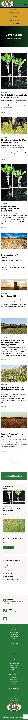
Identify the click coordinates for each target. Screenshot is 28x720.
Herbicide (14, 649)
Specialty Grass (14, 700)
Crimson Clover (14, 665)
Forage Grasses (14, 634)
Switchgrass (14, 677)
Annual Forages (14, 632)
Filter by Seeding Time (11, 579)
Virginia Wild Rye (14, 679)
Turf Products (14, 24)
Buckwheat (14, 667)
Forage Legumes (14, 636)
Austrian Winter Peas (14, 663)
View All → (14, 638)
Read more (3, 112)
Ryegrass (14, 696)
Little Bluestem (14, 681)
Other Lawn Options (14, 698)
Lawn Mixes (14, 692)
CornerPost (22, 717)
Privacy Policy (10, 717)
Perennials (14, 653)
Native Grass (14, 20)
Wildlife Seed (14, 13)
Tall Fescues (14, 694)
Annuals (14, 651)
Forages (14, 9)
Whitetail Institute (14, 647)
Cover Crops (14, 16)
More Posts (8, 547)
